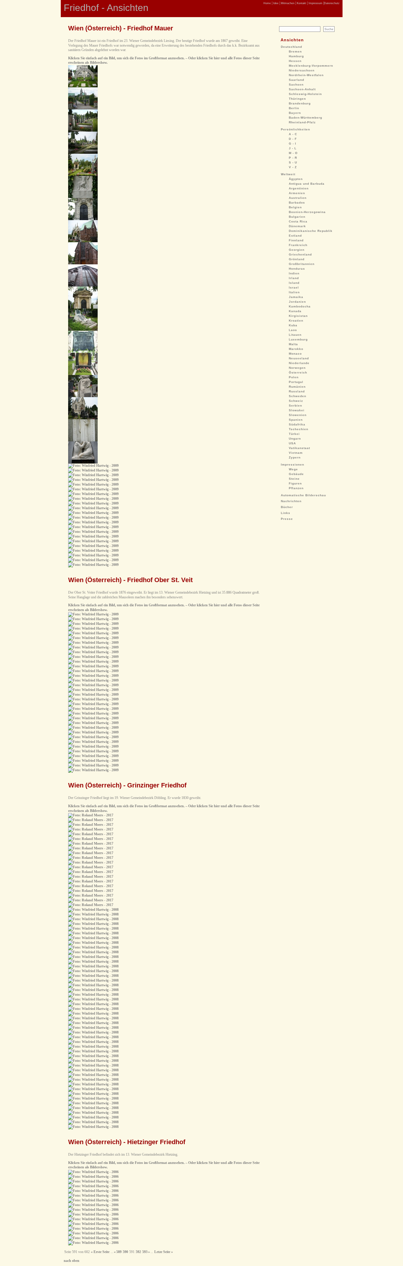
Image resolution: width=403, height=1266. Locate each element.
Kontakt (301, 3)
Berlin (294, 108)
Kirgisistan (298, 315)
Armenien (297, 193)
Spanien (296, 419)
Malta (293, 344)
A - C (293, 134)
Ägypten (296, 179)
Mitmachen (287, 3)
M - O (293, 153)
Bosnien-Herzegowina (307, 212)
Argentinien (299, 188)
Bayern (295, 112)
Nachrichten (291, 501)
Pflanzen (296, 488)
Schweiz (296, 400)
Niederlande (299, 363)
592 (138, 1252)
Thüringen (297, 98)
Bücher (287, 507)
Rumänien (297, 386)
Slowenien (298, 415)
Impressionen (292, 464)
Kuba (293, 325)
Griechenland (300, 254)
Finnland (296, 240)
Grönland (296, 259)
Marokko (296, 349)
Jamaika (296, 297)
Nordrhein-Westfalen (306, 75)
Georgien (296, 249)
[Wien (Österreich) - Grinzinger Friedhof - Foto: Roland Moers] (90, 815)
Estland (295, 235)
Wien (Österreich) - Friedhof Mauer (120, 28)
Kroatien (296, 320)
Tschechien (298, 429)
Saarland (296, 79)
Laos (293, 330)
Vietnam (296, 452)
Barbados (297, 202)
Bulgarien (297, 216)
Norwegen (297, 367)
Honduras (297, 268)
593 (145, 1252)
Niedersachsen (301, 70)
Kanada (295, 311)
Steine (294, 478)
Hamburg (296, 56)
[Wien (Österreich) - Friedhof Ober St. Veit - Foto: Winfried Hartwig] (93, 614)
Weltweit (288, 174)
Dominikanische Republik (310, 230)
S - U (293, 162)
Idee (275, 3)
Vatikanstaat (299, 448)
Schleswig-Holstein (305, 94)
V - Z (293, 167)
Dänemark (297, 226)
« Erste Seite (100, 1252)
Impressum (315, 3)
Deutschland (291, 46)
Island (294, 282)
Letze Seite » (163, 1252)
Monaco (295, 353)
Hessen (295, 61)
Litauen (295, 334)
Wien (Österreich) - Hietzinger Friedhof (126, 1142)
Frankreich (298, 245)
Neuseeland (299, 358)
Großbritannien (301, 264)
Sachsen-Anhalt (302, 89)
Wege (293, 469)
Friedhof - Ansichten (106, 7)
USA (292, 443)
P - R (293, 157)
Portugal (296, 382)
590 (125, 1252)
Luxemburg (298, 339)
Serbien (295, 405)
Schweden (297, 396)
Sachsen (296, 84)
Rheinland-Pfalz (302, 122)
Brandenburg (300, 103)
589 (119, 1252)
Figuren (295, 483)
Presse (287, 518)
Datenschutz (332, 3)
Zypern (295, 457)
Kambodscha (300, 306)
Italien (294, 292)
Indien (294, 273)
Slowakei (296, 410)
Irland (294, 278)
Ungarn (295, 438)
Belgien (295, 207)
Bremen (295, 51)
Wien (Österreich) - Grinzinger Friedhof (127, 785)
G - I (292, 143)
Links (285, 513)
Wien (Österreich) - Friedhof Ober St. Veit (130, 580)
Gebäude (296, 474)
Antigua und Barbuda (307, 183)
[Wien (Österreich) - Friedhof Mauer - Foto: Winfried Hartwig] (83, 86)
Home (267, 3)
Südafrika (297, 424)
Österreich (298, 372)
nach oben (71, 1261)
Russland (297, 391)
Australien (298, 197)
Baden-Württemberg (305, 117)
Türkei (294, 433)
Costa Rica (298, 221)
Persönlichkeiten (295, 129)
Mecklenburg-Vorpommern (311, 65)
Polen (294, 377)
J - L (292, 148)
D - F (293, 138)
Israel (294, 287)
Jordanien (297, 301)
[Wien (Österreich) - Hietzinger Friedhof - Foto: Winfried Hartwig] (93, 1172)
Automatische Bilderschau (303, 495)
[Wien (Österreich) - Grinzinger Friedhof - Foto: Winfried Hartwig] (93, 910)
